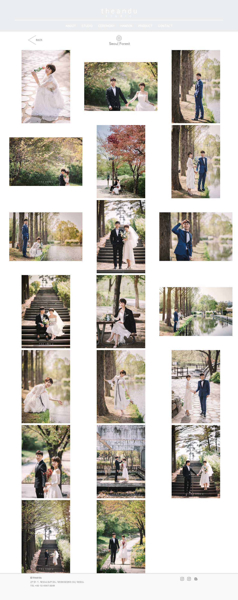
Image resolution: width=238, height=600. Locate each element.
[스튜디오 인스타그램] (182, 578)
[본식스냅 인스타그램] (189, 578)
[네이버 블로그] (195, 578)
